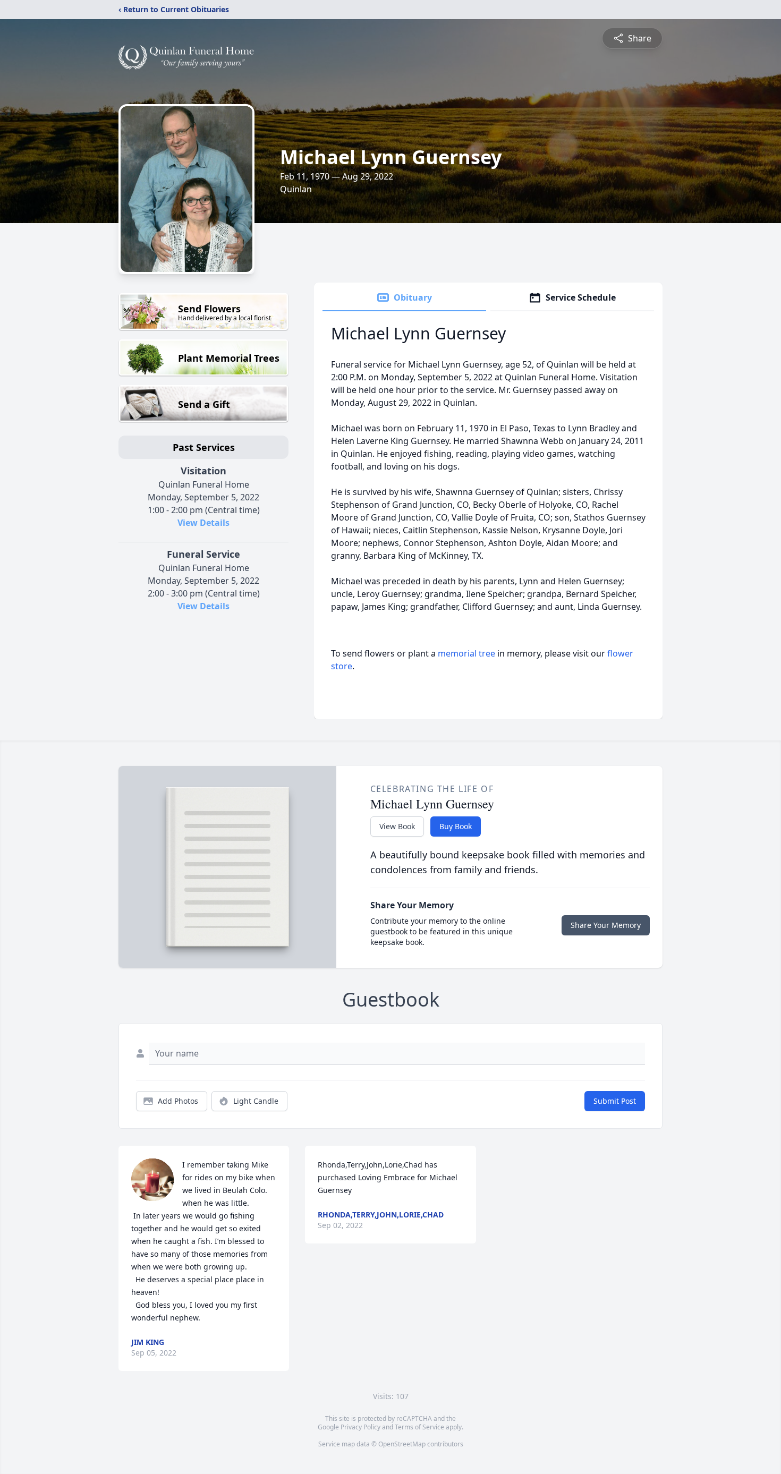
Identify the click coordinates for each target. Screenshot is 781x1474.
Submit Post (614, 1101)
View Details (203, 523)
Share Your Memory (606, 925)
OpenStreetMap (402, 1444)
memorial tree (466, 653)
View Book (397, 826)
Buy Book (455, 826)
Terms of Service (419, 1427)
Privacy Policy (360, 1427)
